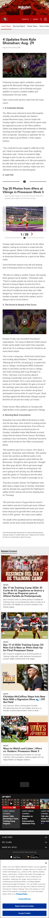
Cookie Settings (24, 899)
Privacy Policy (21, 894)
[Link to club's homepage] (5, 18)
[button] (24, 65)
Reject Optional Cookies (24, 906)
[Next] (31, 233)
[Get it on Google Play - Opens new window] (33, 858)
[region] (24, 889)
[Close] (46, 863)
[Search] (41, 19)
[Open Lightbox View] (24, 223)
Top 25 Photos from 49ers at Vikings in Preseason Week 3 (23, 190)
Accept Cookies (24, 913)
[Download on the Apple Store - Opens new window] (15, 857)
